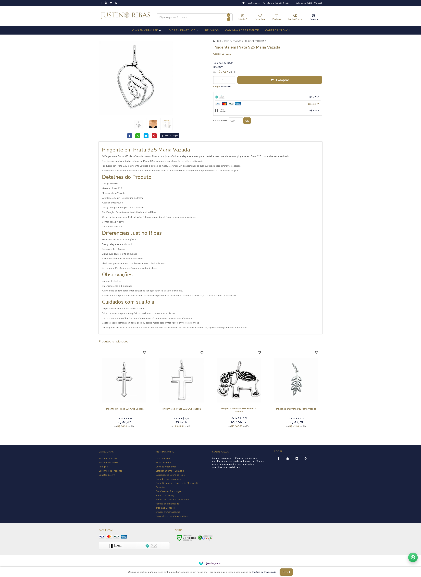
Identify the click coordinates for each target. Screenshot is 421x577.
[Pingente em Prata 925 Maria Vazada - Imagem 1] (138, 124)
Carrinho (314, 19)
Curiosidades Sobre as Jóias (170, 475)
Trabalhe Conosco (165, 507)
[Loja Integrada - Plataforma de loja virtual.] (210, 563)
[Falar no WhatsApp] (413, 557)
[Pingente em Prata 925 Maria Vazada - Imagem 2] (153, 124)
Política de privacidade (167, 503)
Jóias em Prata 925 (233, 41)
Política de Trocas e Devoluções (172, 499)
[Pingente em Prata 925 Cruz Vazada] (124, 390)
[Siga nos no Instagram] (111, 3)
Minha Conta (295, 19)
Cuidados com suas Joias (168, 479)
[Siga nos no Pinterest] (115, 3)
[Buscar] (228, 17)
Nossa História (163, 462)
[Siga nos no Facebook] (101, 3)
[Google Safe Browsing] (205, 538)
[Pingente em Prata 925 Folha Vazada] (296, 390)
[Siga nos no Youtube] (106, 3)
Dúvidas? (242, 19)
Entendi (286, 572)
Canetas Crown (107, 475)
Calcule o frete (220, 120)
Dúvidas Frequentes (166, 466)
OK (247, 120)
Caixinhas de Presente (110, 470)
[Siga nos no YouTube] (287, 458)
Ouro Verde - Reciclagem (169, 491)
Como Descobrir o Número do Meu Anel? (177, 483)
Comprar (282, 80)
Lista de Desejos (171, 136)
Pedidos (276, 19)
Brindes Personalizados (168, 512)
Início (219, 41)
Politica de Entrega (165, 495)
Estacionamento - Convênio (170, 470)
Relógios (103, 466)
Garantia (160, 487)
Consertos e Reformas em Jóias (172, 516)
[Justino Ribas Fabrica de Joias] (125, 15)
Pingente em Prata (254, 41)
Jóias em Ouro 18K (108, 458)
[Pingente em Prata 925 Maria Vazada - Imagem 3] (167, 124)
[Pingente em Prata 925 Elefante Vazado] (238, 390)
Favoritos (260, 19)
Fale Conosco (253, 3)
